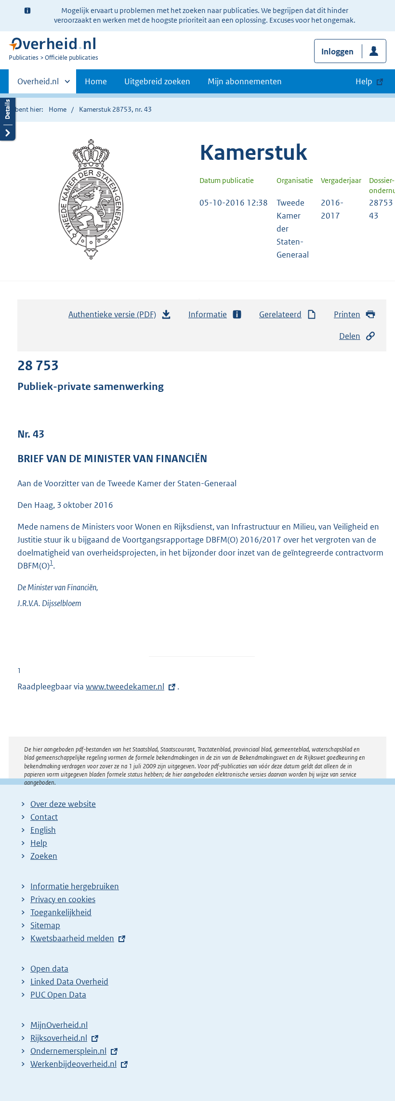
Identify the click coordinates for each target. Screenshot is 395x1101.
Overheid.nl (38, 84)
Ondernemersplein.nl (68, 1051)
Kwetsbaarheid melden (72, 938)
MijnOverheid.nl (59, 1025)
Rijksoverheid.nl (58, 1038)
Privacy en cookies (62, 899)
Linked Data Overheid (69, 981)
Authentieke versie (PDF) (114, 317)
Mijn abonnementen (245, 81)
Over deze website (63, 804)
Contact (44, 817)
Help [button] (364, 81)
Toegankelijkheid (61, 912)
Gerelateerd (280, 314)
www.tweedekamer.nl (125, 686)
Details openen (7, 117)
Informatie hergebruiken (74, 886)
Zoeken (43, 856)
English (43, 830)
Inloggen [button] (337, 51)
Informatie (207, 314)
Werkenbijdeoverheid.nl (73, 1064)
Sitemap (45, 925)
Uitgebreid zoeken (157, 81)
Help (38, 843)
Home (96, 81)
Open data (49, 968)
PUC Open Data (58, 994)
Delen (349, 336)
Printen (347, 314)
